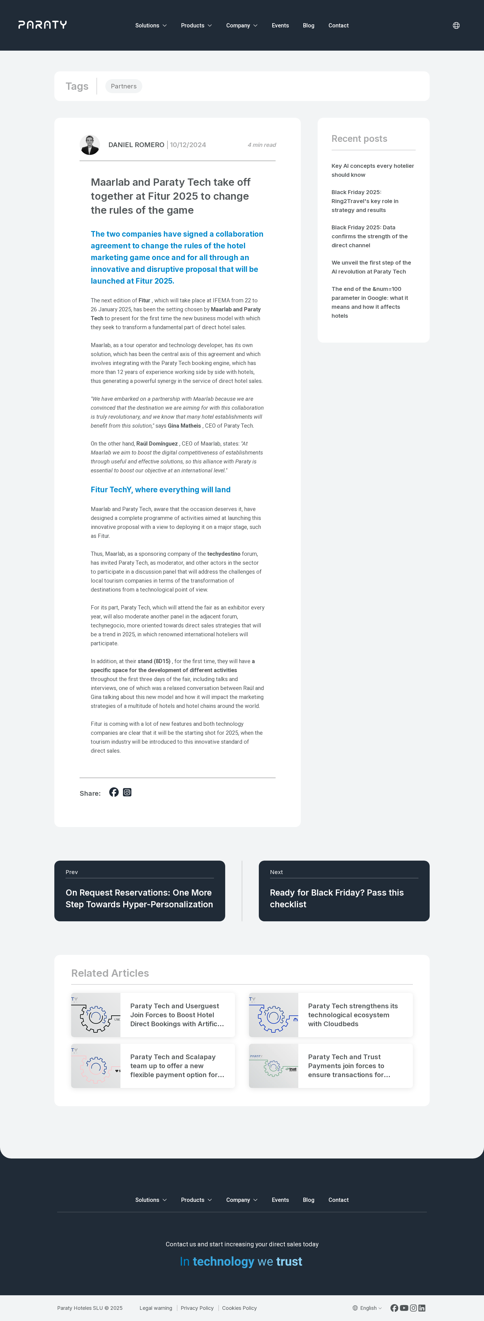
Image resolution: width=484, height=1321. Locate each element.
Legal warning (155, 1308)
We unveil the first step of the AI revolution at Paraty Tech (371, 267)
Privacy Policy (197, 1308)
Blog (309, 25)
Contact (339, 25)
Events (280, 25)
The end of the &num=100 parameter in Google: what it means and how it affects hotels (370, 302)
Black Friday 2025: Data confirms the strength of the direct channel (370, 236)
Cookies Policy (239, 1308)
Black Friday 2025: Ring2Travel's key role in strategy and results (365, 201)
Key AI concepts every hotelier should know (373, 170)
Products (193, 25)
